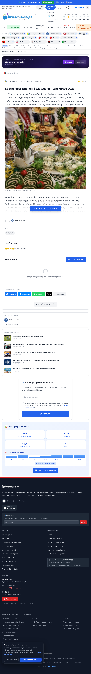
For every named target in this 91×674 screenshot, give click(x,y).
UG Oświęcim (12, 81)
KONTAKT (50, 27)
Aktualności (6, 539)
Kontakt (68, 662)
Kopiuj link (60, 294)
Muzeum (10, 48)
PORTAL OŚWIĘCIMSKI (8, 52)
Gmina (32, 48)
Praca (21, 48)
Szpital (82, 46)
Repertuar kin (7, 546)
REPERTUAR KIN (39, 27)
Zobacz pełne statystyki (45, 470)
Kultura (4, 48)
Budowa (70, 46)
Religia (56, 48)
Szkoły (16, 48)
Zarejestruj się (51, 7)
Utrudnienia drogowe (10, 554)
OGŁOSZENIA (62, 26)
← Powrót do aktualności (45, 304)
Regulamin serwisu (54, 539)
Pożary (30, 46)
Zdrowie (76, 46)
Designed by (46, 666)
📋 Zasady (68, 62)
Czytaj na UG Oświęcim (47, 208)
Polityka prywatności (55, 542)
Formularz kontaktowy (56, 550)
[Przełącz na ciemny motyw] (87, 7)
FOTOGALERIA (27, 27)
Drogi (48, 46)
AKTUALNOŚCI (14, 27)
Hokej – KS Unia (8, 558)
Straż (35, 46)
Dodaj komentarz (77, 259)
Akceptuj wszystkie (30, 659)
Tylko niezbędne (11, 659)
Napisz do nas (11, 599)
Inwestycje (63, 46)
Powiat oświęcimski (70, 625)
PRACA (72, 27)
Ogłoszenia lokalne (9, 565)
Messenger (26, 294)
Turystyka (43, 48)
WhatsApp (39, 294)
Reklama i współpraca (56, 554)
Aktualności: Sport (39, 625)
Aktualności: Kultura (10, 639)
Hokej (39, 46)
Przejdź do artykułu (12, 324)
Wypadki (19, 46)
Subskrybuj (45, 413)
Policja (25, 46)
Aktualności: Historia (10, 629)
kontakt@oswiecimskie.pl (15, 588)
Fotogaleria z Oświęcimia (11, 542)
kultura (11, 233)
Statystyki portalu (9, 561)
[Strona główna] (4, 27)
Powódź (50, 48)
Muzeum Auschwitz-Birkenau (13, 622)
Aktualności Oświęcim (71, 622)
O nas (49, 535)
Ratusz (37, 48)
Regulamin (57, 662)
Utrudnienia (55, 46)
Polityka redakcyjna (55, 546)
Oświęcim (12, 46)
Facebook (12, 294)
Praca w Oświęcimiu (10, 569)
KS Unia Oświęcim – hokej (42, 622)
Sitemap (78, 662)
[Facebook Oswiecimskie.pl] (4, 501)
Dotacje (26, 48)
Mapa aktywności (9, 550)
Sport (44, 46)
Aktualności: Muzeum (10, 625)
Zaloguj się (41, 7)
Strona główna (7, 535)
